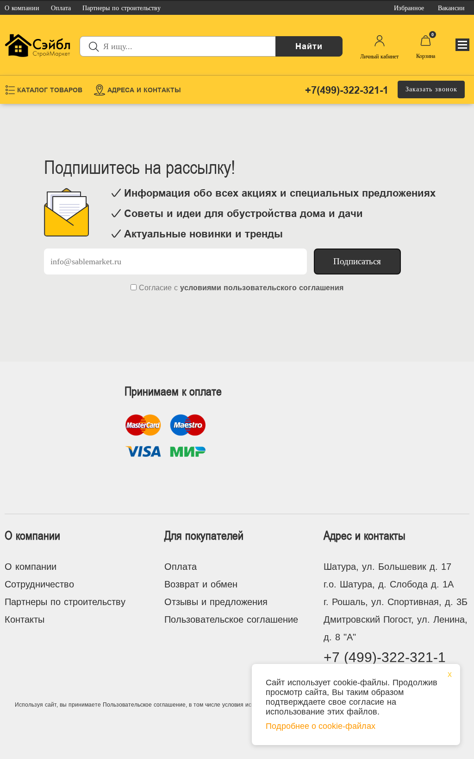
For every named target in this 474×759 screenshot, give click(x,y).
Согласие (155, 288)
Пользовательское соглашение (231, 619)
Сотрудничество (39, 584)
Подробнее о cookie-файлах (320, 726)
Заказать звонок (431, 89)
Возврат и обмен (200, 584)
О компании (30, 566)
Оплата (180, 566)
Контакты (24, 619)
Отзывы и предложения (216, 602)
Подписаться (357, 261)
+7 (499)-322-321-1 (385, 657)
